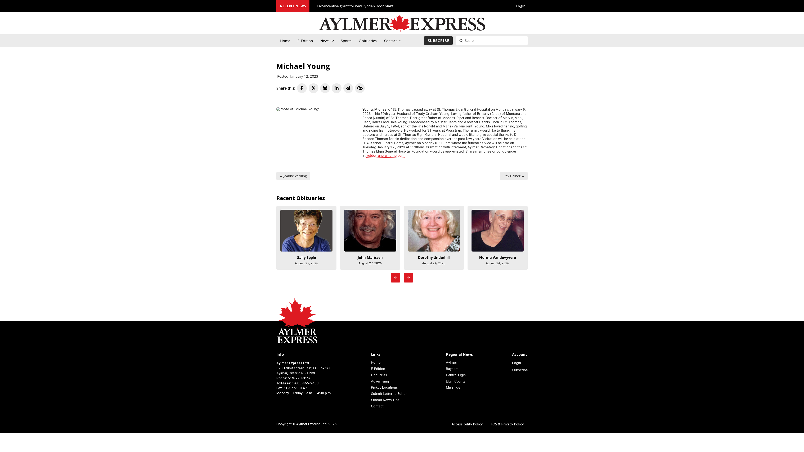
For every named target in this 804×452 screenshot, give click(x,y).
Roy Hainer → (514, 176)
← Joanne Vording (293, 176)
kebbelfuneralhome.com (385, 155)
